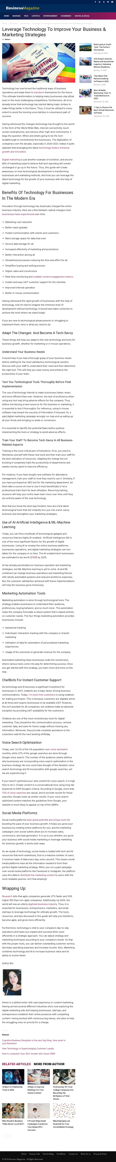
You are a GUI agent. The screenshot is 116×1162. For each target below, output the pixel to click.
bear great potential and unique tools (46, 819)
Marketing (25, 23)
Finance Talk (34, 1154)
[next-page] (9, 1136)
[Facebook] (95, 2)
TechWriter (61, 1154)
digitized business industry (42, 904)
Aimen (7, 39)
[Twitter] (104, 2)
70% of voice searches (14, 792)
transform (39, 92)
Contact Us (73, 1154)
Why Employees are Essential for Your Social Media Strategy (63, 1124)
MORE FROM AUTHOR (49, 1064)
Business (14, 23)
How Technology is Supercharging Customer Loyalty (28, 1048)
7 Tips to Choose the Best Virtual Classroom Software (104, 110)
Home (4, 23)
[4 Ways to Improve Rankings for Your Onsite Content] (38, 1076)
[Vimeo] (108, 2)
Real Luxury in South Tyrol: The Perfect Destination (102, 47)
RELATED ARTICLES (16, 1064)
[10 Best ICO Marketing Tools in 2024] (13, 1076)
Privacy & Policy (100, 1154)
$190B (33, 557)
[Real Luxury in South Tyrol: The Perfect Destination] (85, 47)
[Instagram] (99, 2)
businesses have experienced (18, 214)
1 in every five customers (41, 694)
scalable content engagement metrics (53, 276)
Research (7, 896)
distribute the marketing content (37, 875)
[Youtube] (112, 2)
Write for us (86, 1154)
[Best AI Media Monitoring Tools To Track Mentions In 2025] (85, 93)
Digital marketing (11, 159)
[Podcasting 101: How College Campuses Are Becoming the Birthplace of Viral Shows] (64, 1076)
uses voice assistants (56, 749)
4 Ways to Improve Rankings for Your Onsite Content (35, 1090)
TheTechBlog (48, 1154)
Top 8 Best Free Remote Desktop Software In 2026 (101, 78)
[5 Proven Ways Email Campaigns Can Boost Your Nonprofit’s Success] (38, 1110)
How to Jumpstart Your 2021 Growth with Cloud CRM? (28, 1053)
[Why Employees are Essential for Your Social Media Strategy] (64, 1110)
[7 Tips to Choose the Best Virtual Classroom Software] (85, 110)
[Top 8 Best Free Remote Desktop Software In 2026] (85, 79)
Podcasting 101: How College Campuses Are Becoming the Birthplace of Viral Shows (63, 1093)
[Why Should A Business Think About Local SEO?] (13, 1110)
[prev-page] (4, 1136)
